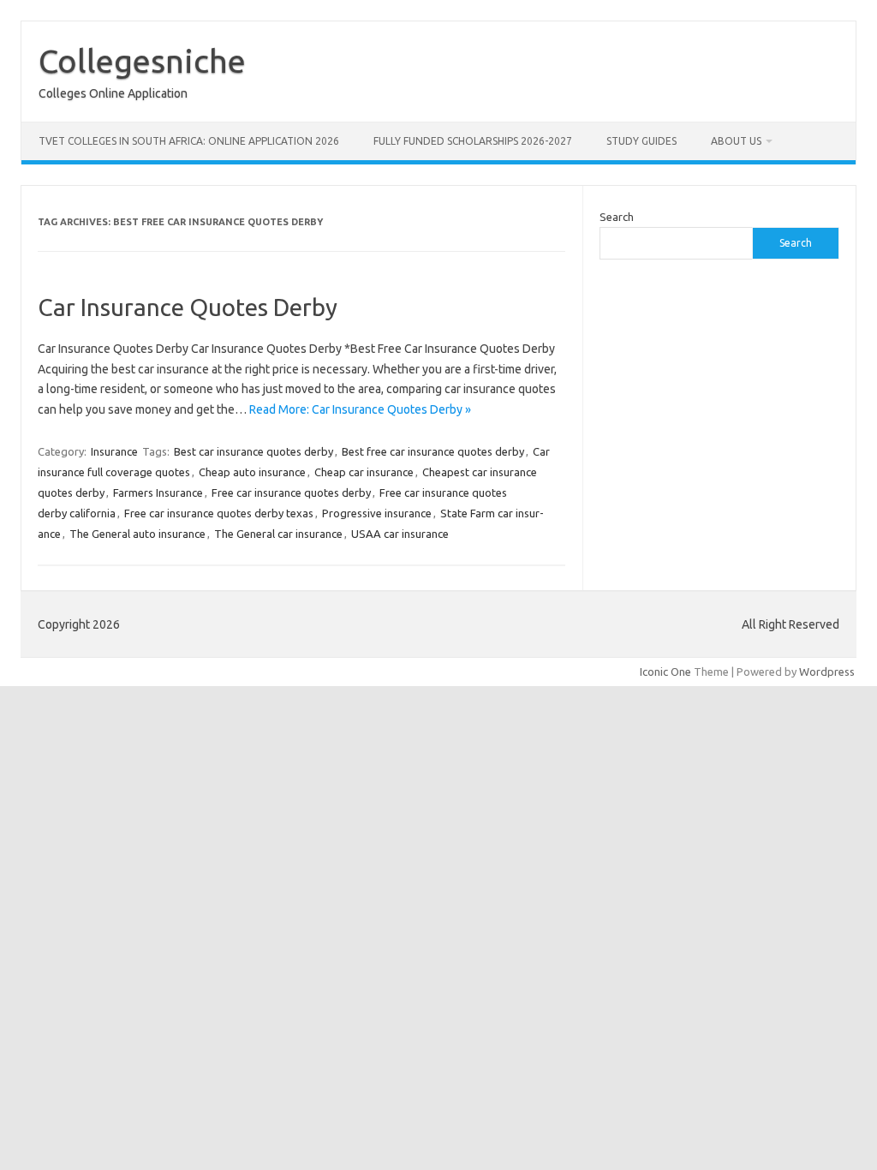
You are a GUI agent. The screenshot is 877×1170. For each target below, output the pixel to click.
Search (617, 217)
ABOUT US (736, 140)
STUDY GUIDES (641, 140)
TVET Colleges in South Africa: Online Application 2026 (189, 140)
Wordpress (827, 672)
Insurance (114, 451)
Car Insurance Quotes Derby (187, 307)
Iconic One (665, 672)
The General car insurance (278, 534)
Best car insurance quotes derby (253, 451)
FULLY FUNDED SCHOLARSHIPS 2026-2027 (472, 140)
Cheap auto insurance (252, 472)
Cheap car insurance (364, 472)
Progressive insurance (377, 513)
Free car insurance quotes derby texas (218, 513)
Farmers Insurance (158, 492)
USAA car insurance (400, 534)
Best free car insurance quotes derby (433, 451)
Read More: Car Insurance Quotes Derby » (360, 409)
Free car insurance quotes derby (291, 492)
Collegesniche (142, 61)
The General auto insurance (137, 534)
